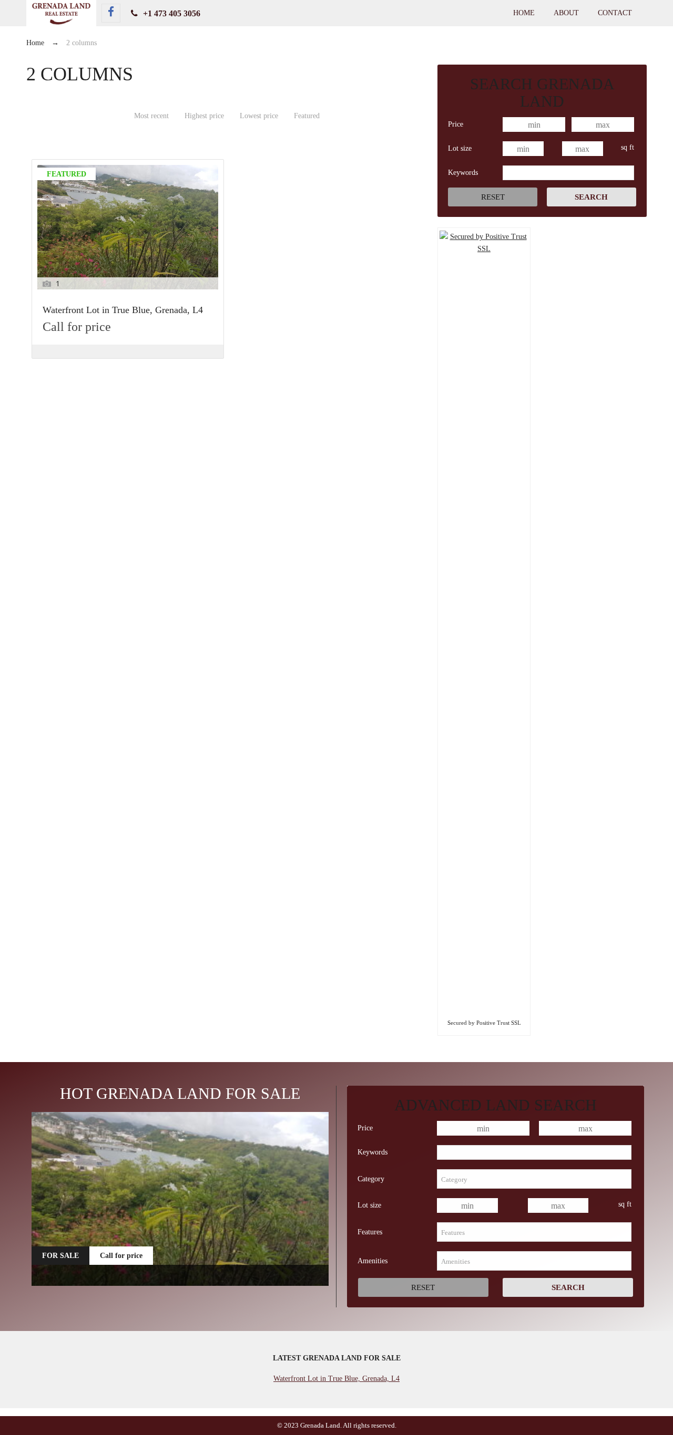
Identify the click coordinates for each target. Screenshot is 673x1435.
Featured (307, 116)
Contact (615, 13)
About (566, 13)
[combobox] (534, 1179)
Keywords (463, 172)
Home (524, 13)
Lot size (460, 148)
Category (371, 1179)
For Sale (60, 1256)
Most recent (151, 116)
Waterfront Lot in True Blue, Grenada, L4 (123, 310)
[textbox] (534, 1179)
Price (455, 124)
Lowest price (259, 116)
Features (370, 1232)
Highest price (204, 116)
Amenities (373, 1261)
